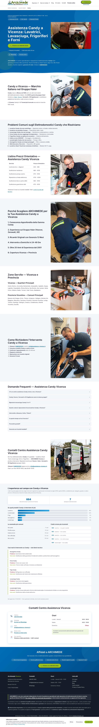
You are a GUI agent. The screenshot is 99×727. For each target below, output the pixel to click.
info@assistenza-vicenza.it (37, 346)
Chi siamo (57, 3)
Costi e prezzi (75, 685)
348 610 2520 (18, 617)
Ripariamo (34, 3)
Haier (15, 97)
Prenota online (71, 3)
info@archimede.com (78, 716)
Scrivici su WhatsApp (20, 622)
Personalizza (79, 722)
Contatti (64, 3)
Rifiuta (71, 722)
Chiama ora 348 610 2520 (20, 45)
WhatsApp (13, 54)
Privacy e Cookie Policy (78, 687)
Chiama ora (87, 2)
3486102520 (43, 65)
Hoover (20, 97)
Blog (52, 3)
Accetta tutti (89, 722)
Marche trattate (44, 3)
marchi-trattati (22, 8)
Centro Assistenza (12, 8)
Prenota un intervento (20, 633)
